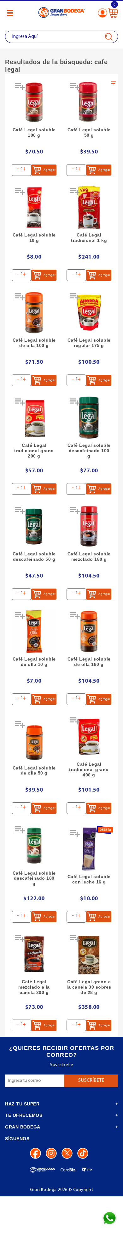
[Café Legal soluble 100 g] (34, 102)
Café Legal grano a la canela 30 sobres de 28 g (89, 987)
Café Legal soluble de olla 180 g (89, 661)
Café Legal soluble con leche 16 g (89, 879)
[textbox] (61, 37)
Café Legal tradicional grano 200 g (34, 450)
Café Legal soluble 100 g (34, 132)
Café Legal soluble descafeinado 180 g (34, 878)
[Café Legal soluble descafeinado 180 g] (34, 845)
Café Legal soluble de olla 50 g (34, 770)
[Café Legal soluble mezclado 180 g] (89, 526)
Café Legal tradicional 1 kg (89, 237)
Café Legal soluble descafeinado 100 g (89, 450)
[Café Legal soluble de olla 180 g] (89, 631)
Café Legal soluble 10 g (34, 237)
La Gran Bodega (61, 13)
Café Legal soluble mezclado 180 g (89, 556)
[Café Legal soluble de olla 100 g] (34, 312)
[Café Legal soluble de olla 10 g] (34, 631)
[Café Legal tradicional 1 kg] (89, 207)
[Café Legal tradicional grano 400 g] (89, 736)
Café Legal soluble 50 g (89, 132)
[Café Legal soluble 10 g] (34, 207)
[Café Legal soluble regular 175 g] (89, 312)
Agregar (49, 170)
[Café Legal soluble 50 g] (89, 102)
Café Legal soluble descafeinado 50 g (34, 556)
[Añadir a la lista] (20, 88)
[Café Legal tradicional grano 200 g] (34, 417)
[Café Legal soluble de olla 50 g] (34, 740)
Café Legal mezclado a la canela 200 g (34, 987)
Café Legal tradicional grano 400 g (89, 769)
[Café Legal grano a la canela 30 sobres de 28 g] (89, 954)
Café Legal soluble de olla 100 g (34, 343)
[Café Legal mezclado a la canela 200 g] (34, 954)
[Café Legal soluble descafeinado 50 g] (34, 526)
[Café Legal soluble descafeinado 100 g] (89, 417)
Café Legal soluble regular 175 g (89, 343)
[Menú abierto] (10, 13)
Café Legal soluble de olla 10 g (34, 661)
